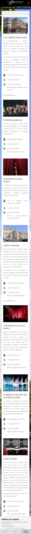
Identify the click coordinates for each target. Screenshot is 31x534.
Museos (19, 7)
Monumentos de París (8, 7)
